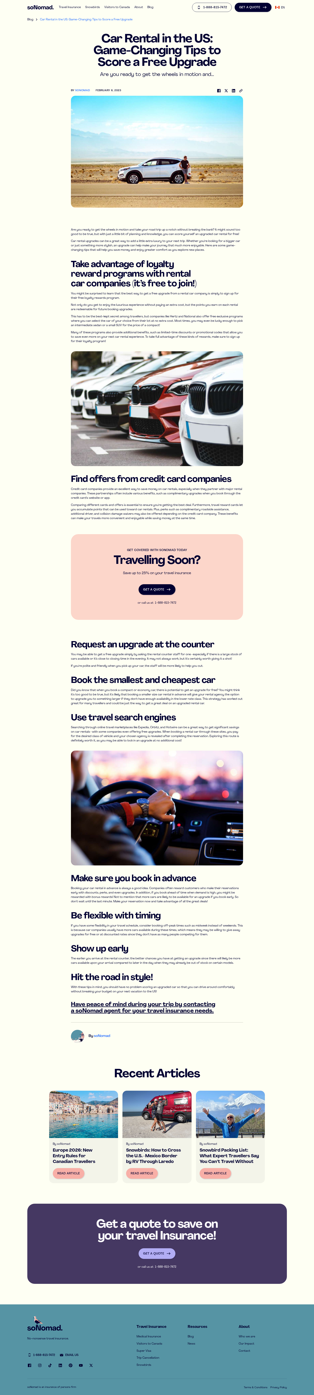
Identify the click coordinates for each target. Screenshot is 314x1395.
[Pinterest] (70, 1365)
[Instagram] (40, 1365)
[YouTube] (81, 1365)
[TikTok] (50, 1365)
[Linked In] (233, 90)
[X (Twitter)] (226, 90)
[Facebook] (219, 90)
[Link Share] (241, 90)
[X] (91, 1365)
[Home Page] (40, 7)
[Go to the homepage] (45, 1328)
